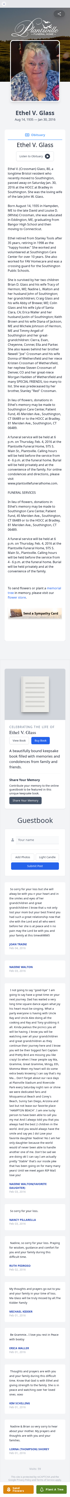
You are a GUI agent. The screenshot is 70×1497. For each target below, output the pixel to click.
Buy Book (40, 740)
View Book (19, 740)
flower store (17, 597)
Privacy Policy (24, 1480)
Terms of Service (46, 1480)
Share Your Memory (25, 800)
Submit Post (35, 866)
